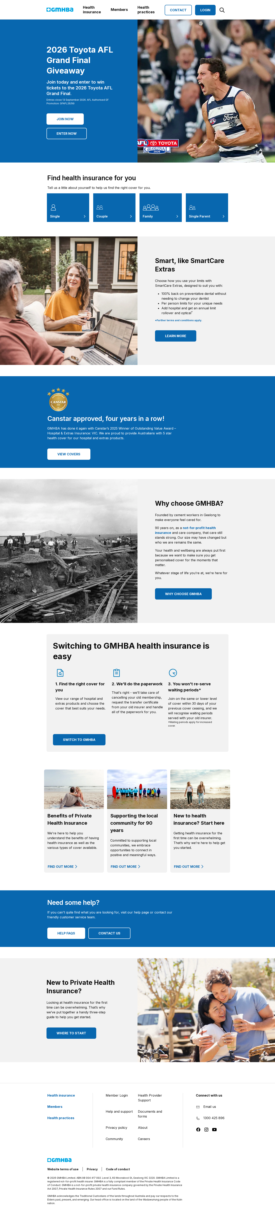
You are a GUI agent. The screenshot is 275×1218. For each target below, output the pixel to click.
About (142, 1128)
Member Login (117, 1095)
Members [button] (119, 9)
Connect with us (209, 1095)
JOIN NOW (65, 119)
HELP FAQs (66, 933)
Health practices (61, 1118)
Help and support (119, 1111)
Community (114, 1139)
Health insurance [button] (92, 9)
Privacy (92, 1169)
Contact (178, 10)
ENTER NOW (67, 134)
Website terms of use (63, 1169)
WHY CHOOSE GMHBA (183, 594)
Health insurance (61, 1095)
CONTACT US (109, 933)
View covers (68, 454)
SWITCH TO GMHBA (79, 740)
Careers (144, 1139)
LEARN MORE (175, 336)
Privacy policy (116, 1128)
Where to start (71, 1033)
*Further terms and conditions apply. (178, 320)
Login (205, 10)
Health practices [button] (146, 9)
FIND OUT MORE (61, 867)
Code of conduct (118, 1169)
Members (55, 1107)
